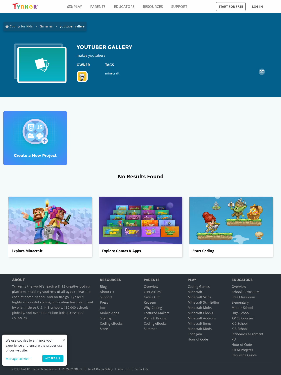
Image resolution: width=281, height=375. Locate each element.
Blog (103, 286)
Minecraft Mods (200, 328)
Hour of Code (198, 339)
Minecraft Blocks (200, 313)
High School (241, 313)
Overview (151, 286)
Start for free (231, 6)
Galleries (46, 26)
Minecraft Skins (199, 297)
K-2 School (240, 323)
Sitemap (106, 318)
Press (104, 302)
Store (104, 328)
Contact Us (141, 369)
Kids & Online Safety (100, 369)
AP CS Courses (242, 318)
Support (106, 297)
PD (234, 339)
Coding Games (199, 286)
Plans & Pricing (155, 318)
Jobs (103, 307)
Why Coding (153, 307)
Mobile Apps (109, 313)
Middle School (242, 307)
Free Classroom (243, 297)
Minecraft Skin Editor (203, 302)
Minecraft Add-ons (202, 318)
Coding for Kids (21, 26)
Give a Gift (152, 297)
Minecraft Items (199, 323)
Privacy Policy (72, 369)
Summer (150, 328)
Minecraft (195, 292)
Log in (257, 6)
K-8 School (240, 328)
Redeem (150, 302)
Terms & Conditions (45, 369)
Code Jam (195, 334)
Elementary (240, 302)
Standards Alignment (247, 334)
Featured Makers (156, 313)
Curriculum (152, 292)
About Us (107, 292)
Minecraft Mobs (200, 307)
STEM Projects (242, 350)
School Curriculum (245, 292)
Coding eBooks (111, 323)
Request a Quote (244, 355)
